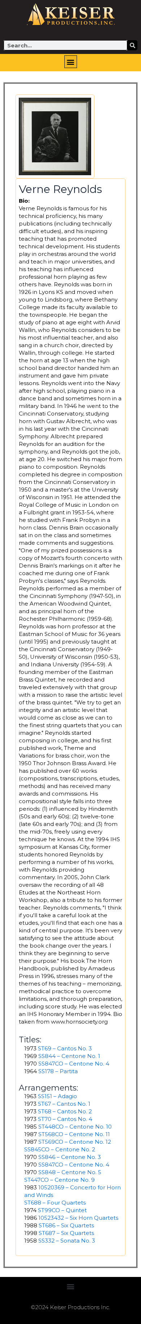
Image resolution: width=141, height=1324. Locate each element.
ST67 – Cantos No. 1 (64, 1103)
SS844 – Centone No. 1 (69, 1056)
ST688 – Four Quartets (55, 1202)
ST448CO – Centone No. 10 (75, 1126)
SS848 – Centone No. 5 (69, 1172)
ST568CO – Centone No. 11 (74, 1134)
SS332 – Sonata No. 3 (66, 1240)
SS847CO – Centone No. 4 (73, 1063)
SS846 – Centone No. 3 (69, 1157)
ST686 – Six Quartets (66, 1225)
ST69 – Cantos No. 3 (65, 1048)
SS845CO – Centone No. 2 (59, 1149)
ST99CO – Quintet (62, 1210)
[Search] (132, 45)
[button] (70, 61)
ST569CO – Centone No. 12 (74, 1141)
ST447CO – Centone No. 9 (59, 1179)
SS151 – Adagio (57, 1096)
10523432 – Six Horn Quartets (78, 1217)
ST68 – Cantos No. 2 (65, 1111)
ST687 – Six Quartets (66, 1233)
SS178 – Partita (58, 1071)
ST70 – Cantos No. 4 (65, 1119)
